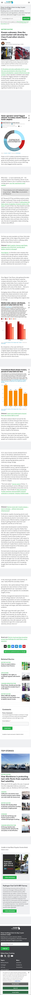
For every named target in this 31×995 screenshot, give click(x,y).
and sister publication (14, 69)
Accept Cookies (15, 992)
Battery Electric (7, 29)
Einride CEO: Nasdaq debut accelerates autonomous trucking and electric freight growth (11, 806)
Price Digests (5, 252)
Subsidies (3, 791)
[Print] (5, 646)
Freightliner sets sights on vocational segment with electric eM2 (10, 676)
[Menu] (2, 2)
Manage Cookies (15, 983)
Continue (7, 728)
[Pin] (24, 646)
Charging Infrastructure (8, 683)
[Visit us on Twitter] (5, 956)
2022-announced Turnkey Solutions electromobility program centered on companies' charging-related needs (14, 491)
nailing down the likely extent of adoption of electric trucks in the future (15, 204)
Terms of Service (4, 23)
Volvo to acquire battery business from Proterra (8, 665)
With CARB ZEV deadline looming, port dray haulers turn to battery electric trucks (10, 697)
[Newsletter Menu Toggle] (29, 2)
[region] (15, 982)
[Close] (28, 972)
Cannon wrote (16, 484)
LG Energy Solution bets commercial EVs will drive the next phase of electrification (9, 828)
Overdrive (5, 69)
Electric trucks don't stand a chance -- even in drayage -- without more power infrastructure (15, 508)
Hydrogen (4, 814)
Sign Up (5, 948)
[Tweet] (20, 646)
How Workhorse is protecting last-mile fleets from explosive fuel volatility (15, 778)
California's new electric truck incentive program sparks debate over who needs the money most (10, 795)
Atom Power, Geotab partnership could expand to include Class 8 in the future (10, 686)
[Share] (12, 646)
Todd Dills (7, 42)
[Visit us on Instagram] (9, 956)
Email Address (6, 720)
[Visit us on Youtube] (12, 956)
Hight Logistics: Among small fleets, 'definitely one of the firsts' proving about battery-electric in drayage (14, 247)
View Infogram (10, 877)
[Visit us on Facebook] (2, 956)
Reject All (15, 988)
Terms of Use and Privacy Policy (23, 21)
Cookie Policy (17, 981)
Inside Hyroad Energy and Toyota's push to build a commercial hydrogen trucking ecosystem (10, 817)
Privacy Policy (24, 22)
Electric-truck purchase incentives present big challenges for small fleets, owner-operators (14, 639)
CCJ (22, 69)
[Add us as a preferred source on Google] (9, 646)
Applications (4, 672)
